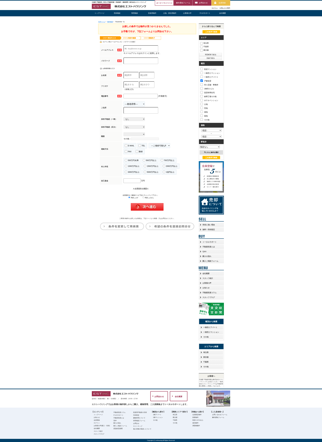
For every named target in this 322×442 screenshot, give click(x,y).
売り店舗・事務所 (211, 85)
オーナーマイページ (164, 3)
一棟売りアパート (211, 77)
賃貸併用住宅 (209, 93)
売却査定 (136, 415)
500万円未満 (133, 160)
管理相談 (134, 13)
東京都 (206, 50)
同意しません (149, 198)
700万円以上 (169, 160)
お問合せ (136, 423)
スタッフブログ (209, 297)
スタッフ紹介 (208, 278)
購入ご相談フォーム (210, 261)
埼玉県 (206, 43)
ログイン (215, 8)
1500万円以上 (152, 166)
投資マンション (210, 69)
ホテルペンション (211, 100)
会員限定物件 (197, 414)
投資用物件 (152, 13)
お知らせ (206, 288)
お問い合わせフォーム (219, 414)
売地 (206, 108)
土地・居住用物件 (169, 13)
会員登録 (222, 3)
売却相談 (117, 13)
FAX (129, 151)
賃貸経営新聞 (118, 428)
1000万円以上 (133, 166)
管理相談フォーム (139, 421)
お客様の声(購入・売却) (102, 426)
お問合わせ (203, 3)
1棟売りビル (209, 89)
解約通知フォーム (183, 3)
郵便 (141, 151)
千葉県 (206, 47)
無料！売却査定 (209, 229)
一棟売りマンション (212, 73)
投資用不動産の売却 (140, 412)
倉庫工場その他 (210, 96)
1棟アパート (157, 414)
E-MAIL (131, 146)
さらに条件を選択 (212, 152)
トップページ (99, 13)
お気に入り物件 (225, 8)
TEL (143, 146)
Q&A (204, 251)
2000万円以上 (171, 166)
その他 (206, 120)
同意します (134, 198)
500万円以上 (151, 160)
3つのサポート (205, 13)
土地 (206, 104)
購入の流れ (207, 256)
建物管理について (139, 418)
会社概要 (222, 13)
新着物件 (195, 417)
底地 (206, 116)
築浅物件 (195, 423)
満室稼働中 (196, 426)
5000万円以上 (152, 172)
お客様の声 (187, 13)
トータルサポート (210, 242)
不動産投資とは (209, 247)
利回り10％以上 (197, 420)
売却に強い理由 (209, 225)
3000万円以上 (133, 172)
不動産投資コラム (210, 293)
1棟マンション (158, 417)
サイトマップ (137, 426)
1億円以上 (170, 172)
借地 (206, 112)
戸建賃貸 (207, 81)
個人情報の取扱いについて (142, 429)
